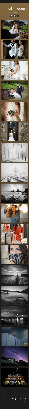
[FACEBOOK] (14, 15)
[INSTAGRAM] (11, 15)
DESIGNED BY (14, 401)
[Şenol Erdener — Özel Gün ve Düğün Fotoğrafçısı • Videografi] (14, 9)
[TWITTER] (17, 15)
